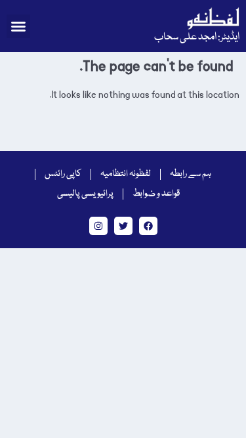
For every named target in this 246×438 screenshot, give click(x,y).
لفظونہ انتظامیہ (125, 174)
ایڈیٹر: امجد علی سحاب (196, 37)
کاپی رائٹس (63, 174)
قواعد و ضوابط (156, 193)
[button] (18, 26)
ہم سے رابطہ (190, 174)
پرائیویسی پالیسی (85, 193)
